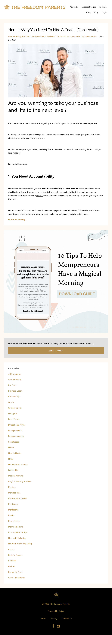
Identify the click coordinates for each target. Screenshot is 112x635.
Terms (43, 618)
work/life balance (16, 577)
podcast (12, 566)
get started (13, 441)
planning (12, 560)
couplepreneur (14, 407)
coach (63, 36)
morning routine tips (18, 532)
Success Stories (89, 6)
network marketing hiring (20, 543)
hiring (10, 458)
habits (11, 447)
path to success (15, 555)
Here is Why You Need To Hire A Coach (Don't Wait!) (53, 30)
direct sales (13, 419)
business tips (53, 36)
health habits (14, 453)
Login (104, 12)
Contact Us (67, 618)
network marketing (17, 538)
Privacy (54, 618)
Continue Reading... (17, 219)
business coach (39, 36)
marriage (12, 487)
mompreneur (14, 521)
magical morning (15, 475)
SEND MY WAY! (56, 350)
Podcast (103, 6)
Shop (96, 12)
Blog (88, 12)
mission (11, 515)
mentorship (13, 509)
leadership (13, 470)
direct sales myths (17, 424)
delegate (12, 413)
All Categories (14, 374)
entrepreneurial (74, 36)
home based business (18, 464)
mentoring (13, 504)
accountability (14, 36)
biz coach (26, 36)
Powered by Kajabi (56, 611)
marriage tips (14, 492)
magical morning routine (19, 481)
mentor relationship (17, 498)
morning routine (15, 526)
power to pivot (15, 572)
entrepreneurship (89, 36)
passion (11, 549)
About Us (74, 6)
